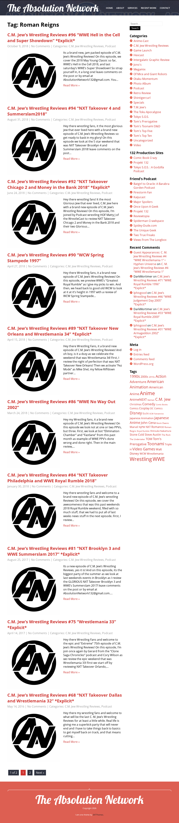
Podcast (110, 46)
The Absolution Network (89, 799)
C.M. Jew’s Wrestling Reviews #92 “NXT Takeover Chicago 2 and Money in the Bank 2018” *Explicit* (58, 184)
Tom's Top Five (143, 131)
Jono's (138, 65)
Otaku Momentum (146, 79)
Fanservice (159, 413)
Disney (136, 412)
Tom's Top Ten (143, 136)
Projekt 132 (141, 162)
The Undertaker (137, 439)
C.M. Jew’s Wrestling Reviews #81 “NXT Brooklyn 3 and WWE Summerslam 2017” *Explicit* (63, 551)
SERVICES (132, 7)
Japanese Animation (142, 418)
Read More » (71, 85)
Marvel (134, 427)
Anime (147, 393)
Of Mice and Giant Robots (150, 74)
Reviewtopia (141, 216)
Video (137, 145)
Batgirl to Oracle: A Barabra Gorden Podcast (151, 186)
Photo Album (142, 83)
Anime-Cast (141, 41)
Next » (40, 773)
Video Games (143, 449)
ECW (151, 413)
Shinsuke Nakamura (160, 430)
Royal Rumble (143, 431)
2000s (144, 377)
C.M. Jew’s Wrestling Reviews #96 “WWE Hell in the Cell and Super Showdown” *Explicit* (63, 37)
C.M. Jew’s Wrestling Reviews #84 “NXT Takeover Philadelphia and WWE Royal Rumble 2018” (57, 478)
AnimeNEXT (138, 399)
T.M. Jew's (140, 107)
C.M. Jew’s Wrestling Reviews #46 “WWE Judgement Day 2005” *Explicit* (152, 298)
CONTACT (165, 7)
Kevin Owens (162, 423)
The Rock (166, 434)
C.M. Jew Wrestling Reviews (86, 46)
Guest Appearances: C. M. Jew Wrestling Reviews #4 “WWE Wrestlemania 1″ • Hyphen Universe (150, 258)
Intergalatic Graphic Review (151, 60)
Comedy (148, 404)
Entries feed (141, 354)
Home (109, 7)
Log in (137, 350)
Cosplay (144, 408)
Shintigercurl (142, 98)
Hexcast (139, 55)
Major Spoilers (143, 202)
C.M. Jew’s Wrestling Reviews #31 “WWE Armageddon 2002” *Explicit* (152, 331)
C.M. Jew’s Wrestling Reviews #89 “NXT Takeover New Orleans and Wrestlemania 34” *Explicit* (63, 331)
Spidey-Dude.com (145, 225)
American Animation (147, 384)
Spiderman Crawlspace (149, 221)
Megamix (139, 69)
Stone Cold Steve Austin (145, 435)
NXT (148, 427)
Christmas (136, 404)
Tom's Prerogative (145, 121)
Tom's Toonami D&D (147, 126)
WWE (159, 458)
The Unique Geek (145, 230)
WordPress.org (143, 364)
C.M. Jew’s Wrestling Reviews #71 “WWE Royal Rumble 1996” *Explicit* (152, 282)
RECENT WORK (148, 7)
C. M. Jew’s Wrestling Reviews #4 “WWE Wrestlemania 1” (151, 268)
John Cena (148, 423)
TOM (149, 439)
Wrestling (141, 458)
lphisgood (140, 293)
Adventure (138, 381)
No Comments (40, 46)
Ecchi (146, 413)
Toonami (155, 444)
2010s (152, 376)
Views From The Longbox (150, 240)
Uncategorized (143, 140)
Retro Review (142, 93)
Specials (139, 102)
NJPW (142, 427)
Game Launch (143, 50)
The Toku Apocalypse (147, 112)
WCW (143, 453)
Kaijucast (139, 197)
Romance (157, 427)
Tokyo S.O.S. (141, 117)
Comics (134, 408)
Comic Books (162, 404)
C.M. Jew (162, 399)
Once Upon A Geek (146, 207)
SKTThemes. (98, 814)
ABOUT (120, 7)
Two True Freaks (144, 235)
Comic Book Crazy (145, 158)
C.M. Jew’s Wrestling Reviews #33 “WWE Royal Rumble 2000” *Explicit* (152, 315)
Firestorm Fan (143, 192)
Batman (151, 400)
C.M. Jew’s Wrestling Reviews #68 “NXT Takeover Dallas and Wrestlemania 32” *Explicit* (64, 698)
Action (161, 376)
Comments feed (144, 359)
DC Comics (156, 408)
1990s (135, 376)
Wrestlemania (155, 453)
